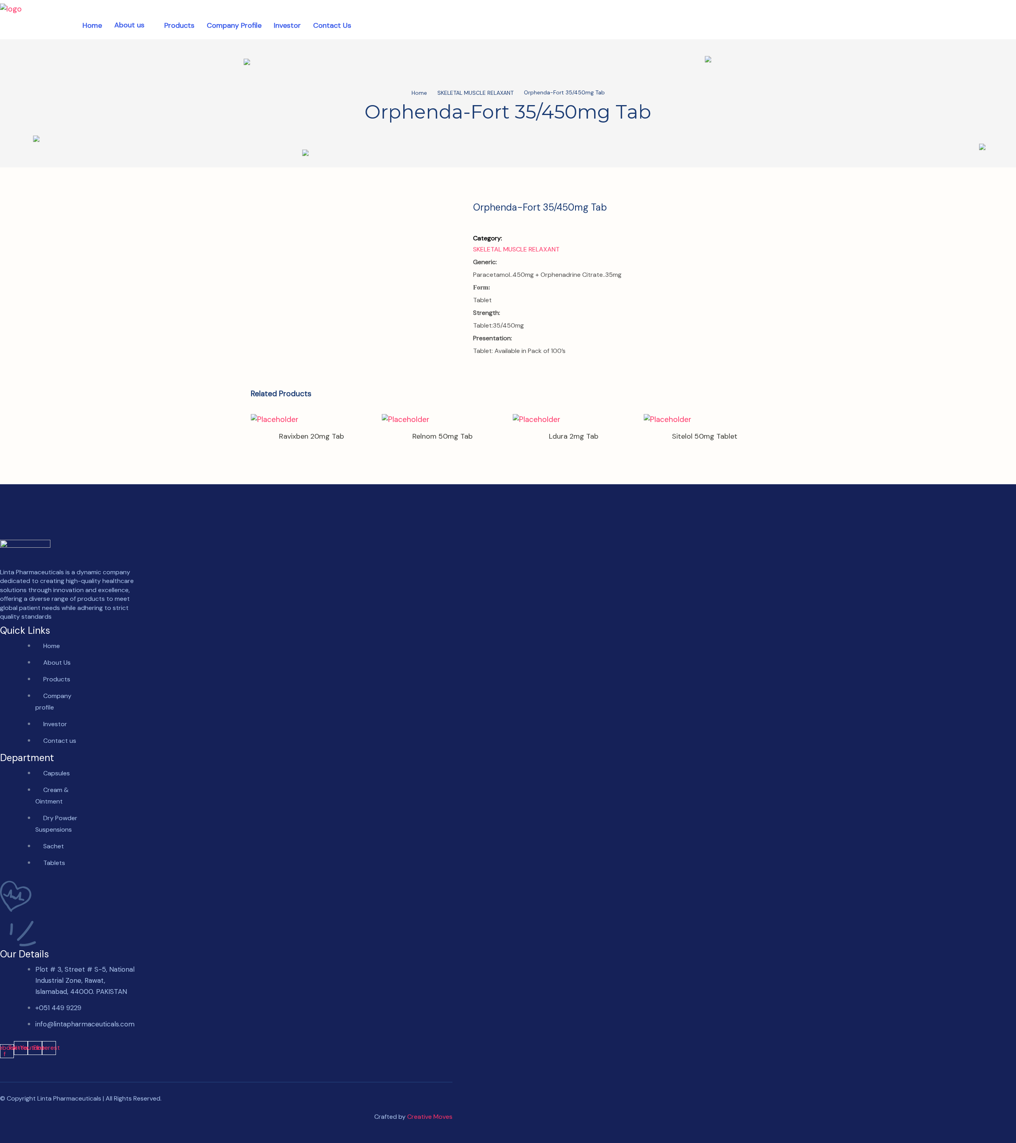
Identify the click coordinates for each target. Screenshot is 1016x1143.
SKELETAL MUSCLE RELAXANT (475, 93)
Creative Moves (429, 1116)
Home (419, 93)
